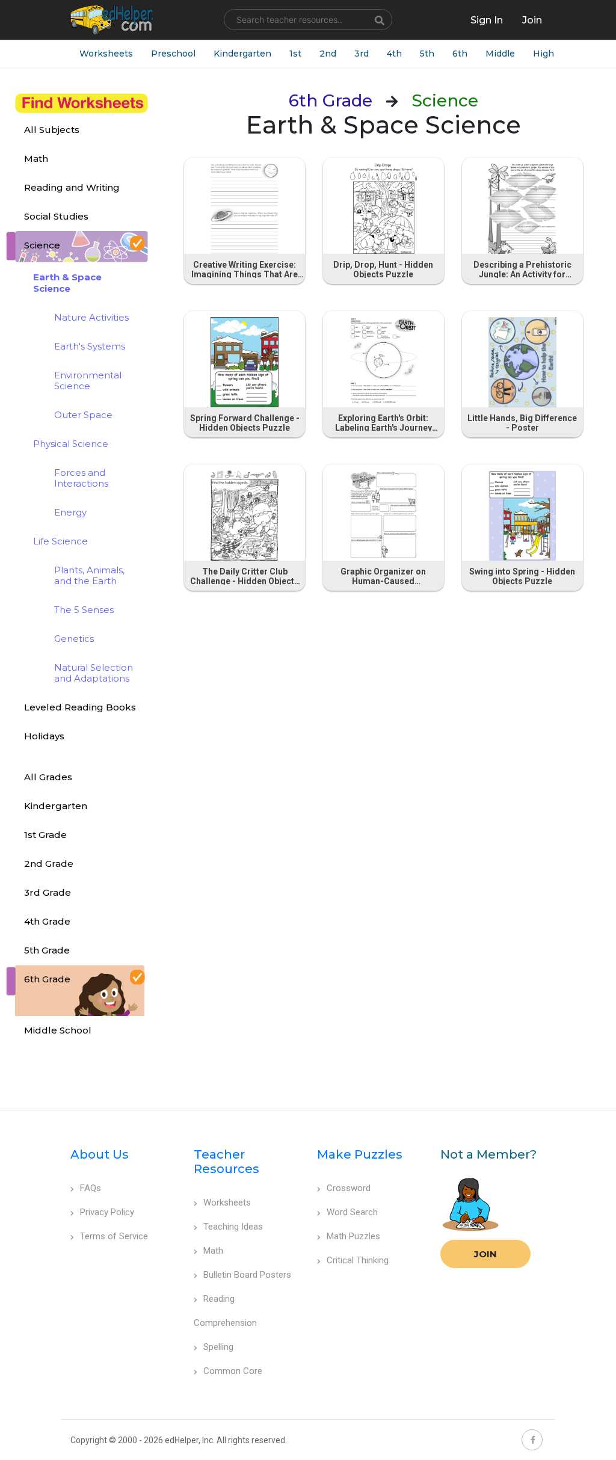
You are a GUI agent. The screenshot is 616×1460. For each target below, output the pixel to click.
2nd (327, 53)
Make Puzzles (359, 1154)
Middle (500, 53)
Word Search (352, 1212)
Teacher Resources (226, 1161)
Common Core (232, 1371)
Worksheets (106, 53)
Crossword (349, 1188)
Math (213, 1250)
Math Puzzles (353, 1236)
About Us (99, 1154)
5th (427, 53)
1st (295, 53)
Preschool (173, 53)
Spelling (218, 1346)
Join (485, 1254)
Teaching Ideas (233, 1226)
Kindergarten (242, 53)
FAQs (90, 1188)
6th (459, 53)
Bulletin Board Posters (247, 1274)
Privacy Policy (107, 1212)
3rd (361, 53)
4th (394, 53)
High (543, 53)
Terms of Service (114, 1236)
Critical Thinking (358, 1260)
